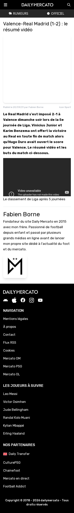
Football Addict (14, 486)
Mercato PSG (12, 366)
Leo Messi (10, 394)
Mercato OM (12, 358)
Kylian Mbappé (13, 425)
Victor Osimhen (14, 402)
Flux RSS (9, 342)
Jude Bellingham (15, 410)
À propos (9, 327)
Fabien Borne (36, 107)
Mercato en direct (16, 478)
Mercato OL (11, 374)
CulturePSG (12, 462)
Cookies (9, 350)
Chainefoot (11, 470)
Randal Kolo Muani (16, 418)
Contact (9, 335)
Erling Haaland (14, 433)
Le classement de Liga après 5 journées (34, 199)
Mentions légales (15, 319)
